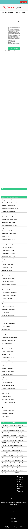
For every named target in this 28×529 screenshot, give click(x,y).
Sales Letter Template (7, 393)
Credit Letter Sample (7, 270)
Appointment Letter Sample (8, 222)
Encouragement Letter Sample (9, 292)
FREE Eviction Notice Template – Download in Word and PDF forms (13, 435)
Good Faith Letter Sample (8, 323)
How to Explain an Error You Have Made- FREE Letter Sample (13, 445)
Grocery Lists (5, 312)
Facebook (20, 491)
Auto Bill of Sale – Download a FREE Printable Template (13, 460)
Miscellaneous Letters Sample (9, 337)
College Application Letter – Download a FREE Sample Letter (13, 450)
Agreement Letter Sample (8, 205)
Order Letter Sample (7, 346)
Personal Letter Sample (8, 351)
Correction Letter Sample (8, 264)
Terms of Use (14, 521)
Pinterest (21, 477)
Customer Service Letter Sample (10, 273)
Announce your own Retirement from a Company (13, 447)
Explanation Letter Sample (8, 301)
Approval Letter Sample (8, 228)
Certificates (5, 242)
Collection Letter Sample (8, 247)
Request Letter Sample (7, 379)
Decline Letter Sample (7, 275)
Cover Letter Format (7, 267)
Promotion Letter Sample (8, 357)
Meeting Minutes (6, 329)
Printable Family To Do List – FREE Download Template (13, 455)
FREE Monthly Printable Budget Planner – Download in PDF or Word (13, 442)
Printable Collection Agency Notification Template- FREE (13, 430)
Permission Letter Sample (8, 348)
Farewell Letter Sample (7, 304)
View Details (14, 48)
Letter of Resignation (7, 382)
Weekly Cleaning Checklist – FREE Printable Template (13, 470)
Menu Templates (6, 334)
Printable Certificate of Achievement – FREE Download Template (13, 440)
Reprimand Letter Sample (8, 377)
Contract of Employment (8, 261)
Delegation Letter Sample (8, 278)
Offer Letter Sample (7, 343)
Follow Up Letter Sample (8, 306)
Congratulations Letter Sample (9, 259)
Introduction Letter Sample (8, 315)
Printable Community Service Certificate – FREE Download (13, 465)
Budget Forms (5, 236)
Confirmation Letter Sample (9, 256)
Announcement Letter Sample (9, 214)
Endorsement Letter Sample (9, 295)
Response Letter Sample (8, 385)
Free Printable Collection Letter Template (12, 432)
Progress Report (6, 354)
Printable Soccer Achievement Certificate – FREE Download (13, 467)
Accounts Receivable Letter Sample (11, 202)
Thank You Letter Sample (8, 405)
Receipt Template (6, 360)
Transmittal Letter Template (8, 410)
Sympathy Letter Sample (8, 399)
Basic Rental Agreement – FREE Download (12, 472)
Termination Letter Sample (8, 402)
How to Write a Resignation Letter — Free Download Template (13, 452)
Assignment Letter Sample (8, 230)
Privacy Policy (14, 515)
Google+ (21, 481)
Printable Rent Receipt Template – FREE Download (13, 427)
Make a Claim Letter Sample (9, 244)
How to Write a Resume (8, 391)
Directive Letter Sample (8, 281)
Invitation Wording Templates (8, 502)
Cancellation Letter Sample (8, 239)
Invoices (4, 320)
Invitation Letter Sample (8, 318)
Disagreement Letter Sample (9, 284)
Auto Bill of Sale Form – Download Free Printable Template (13, 462)
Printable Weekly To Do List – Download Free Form (13, 457)
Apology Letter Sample (7, 216)
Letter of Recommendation (8, 363)
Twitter (21, 489)
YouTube (21, 486)
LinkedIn (21, 484)
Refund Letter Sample (7, 368)
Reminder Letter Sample (8, 371)
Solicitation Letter (6, 396)
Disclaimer (14, 518)
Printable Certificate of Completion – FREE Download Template (13, 437)
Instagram (21, 479)
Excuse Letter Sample (7, 298)
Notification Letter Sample (8, 340)
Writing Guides (5, 416)
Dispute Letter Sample (7, 289)
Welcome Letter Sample (8, 413)
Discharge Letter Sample (8, 287)
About (14, 512)
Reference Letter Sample (8, 365)
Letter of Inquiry (6, 326)
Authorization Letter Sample (9, 233)
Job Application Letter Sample (9, 219)
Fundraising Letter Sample (8, 309)
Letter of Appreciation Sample (9, 225)
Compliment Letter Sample (8, 253)
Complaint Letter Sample (8, 250)
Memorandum (5, 332)
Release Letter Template (8, 374)
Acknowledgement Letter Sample (10, 208)
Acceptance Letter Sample (8, 200)
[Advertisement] (14, 16)
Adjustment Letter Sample (8, 211)
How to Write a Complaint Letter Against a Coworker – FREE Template (13, 425)
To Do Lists (4, 407)
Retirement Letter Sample (8, 388)
